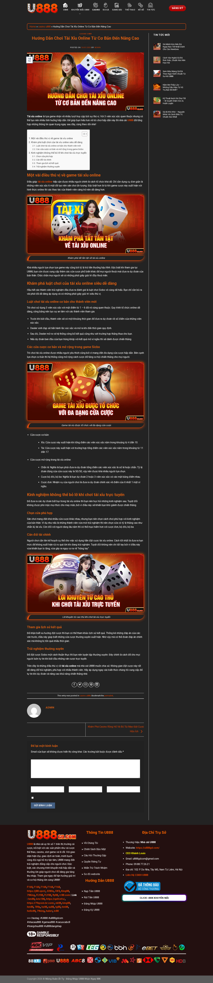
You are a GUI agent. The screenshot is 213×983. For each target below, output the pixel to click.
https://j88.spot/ (36, 891)
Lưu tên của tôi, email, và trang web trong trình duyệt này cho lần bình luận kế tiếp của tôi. (84, 798)
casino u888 (44, 26)
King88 (65, 891)
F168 (30, 887)
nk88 (58, 903)
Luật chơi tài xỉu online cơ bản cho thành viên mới (58, 145)
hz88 (44, 906)
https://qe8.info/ (55, 898)
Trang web (112, 783)
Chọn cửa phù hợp (44, 156)
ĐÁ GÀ (106, 10)
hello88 (31, 910)
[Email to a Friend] (85, 684)
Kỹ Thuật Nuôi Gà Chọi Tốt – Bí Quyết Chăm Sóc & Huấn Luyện (174, 100)
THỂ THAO (130, 10)
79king (41, 910)
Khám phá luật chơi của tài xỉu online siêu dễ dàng (56, 142)
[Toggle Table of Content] (83, 134)
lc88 (56, 910)
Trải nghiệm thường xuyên (48, 166)
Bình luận (37, 757)
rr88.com (64, 895)
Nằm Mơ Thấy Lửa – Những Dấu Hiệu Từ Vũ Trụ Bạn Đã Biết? (173, 87)
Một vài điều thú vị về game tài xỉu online (52, 138)
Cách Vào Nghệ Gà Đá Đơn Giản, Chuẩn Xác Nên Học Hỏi (174, 60)
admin (97, 47)
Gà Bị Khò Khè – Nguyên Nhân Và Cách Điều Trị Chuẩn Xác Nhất (174, 114)
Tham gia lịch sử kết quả (47, 163)
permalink (108, 695)
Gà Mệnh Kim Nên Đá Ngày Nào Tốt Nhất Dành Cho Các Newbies (174, 46)
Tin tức (151, 10)
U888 (65, 10)
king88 (66, 903)
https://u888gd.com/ (148, 847)
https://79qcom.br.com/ (40, 903)
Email (72, 783)
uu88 (51, 906)
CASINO (96, 10)
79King (31, 895)
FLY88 (39, 895)
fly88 (55, 895)
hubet (49, 910)
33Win (50, 891)
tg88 (58, 906)
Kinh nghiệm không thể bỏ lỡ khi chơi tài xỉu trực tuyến (59, 152)
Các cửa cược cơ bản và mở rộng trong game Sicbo (59, 149)
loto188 (40, 898)
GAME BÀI (117, 10)
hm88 (31, 898)
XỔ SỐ (141, 10)
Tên (34, 783)
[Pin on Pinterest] (91, 684)
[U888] (42, 8)
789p (37, 906)
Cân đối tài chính (43, 159)
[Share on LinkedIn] (96, 684)
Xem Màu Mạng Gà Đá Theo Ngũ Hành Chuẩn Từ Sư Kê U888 (174, 73)
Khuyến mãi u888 (80, 10)
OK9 (57, 891)
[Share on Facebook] (74, 684)
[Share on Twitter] (79, 684)
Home (33, 26)
